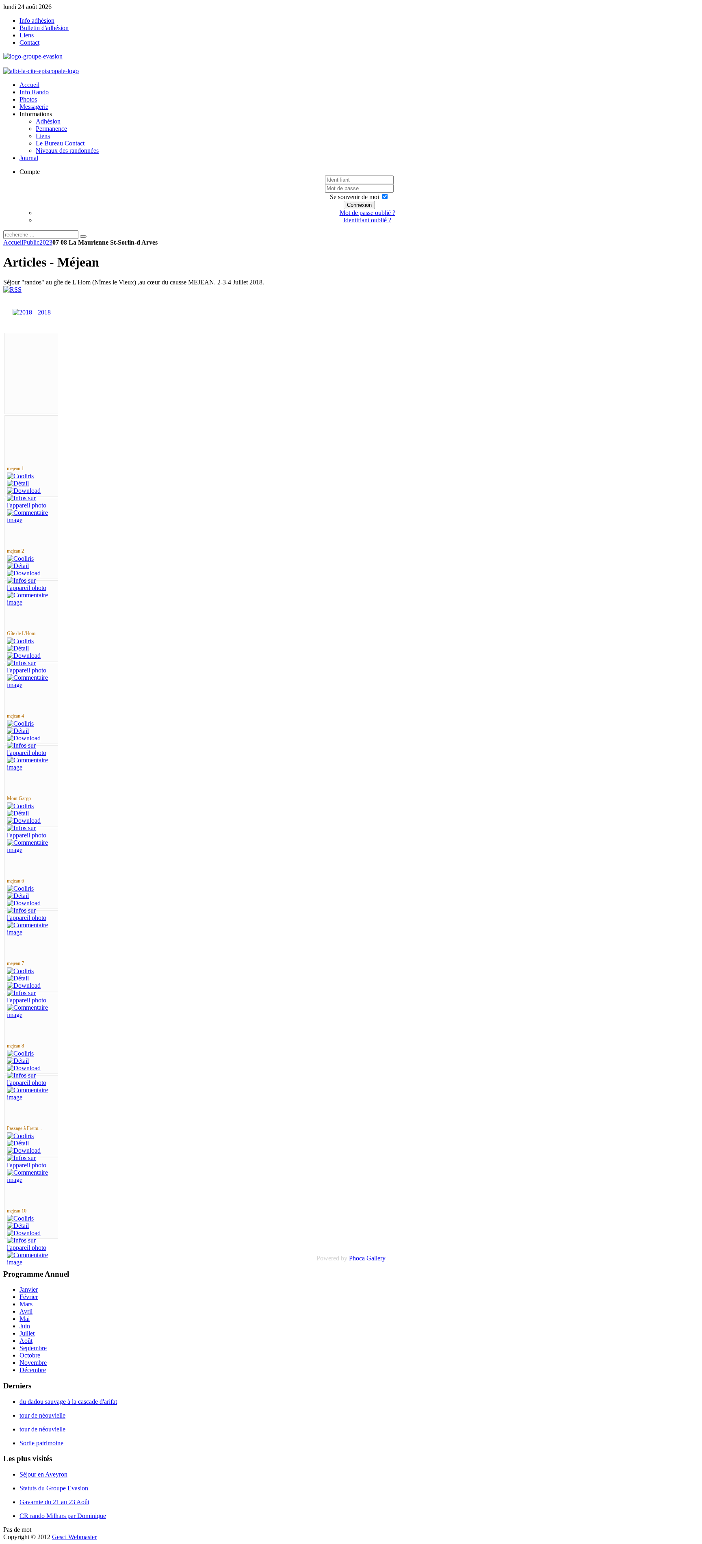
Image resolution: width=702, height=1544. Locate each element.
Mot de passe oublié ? (367, 212)
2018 (44, 312)
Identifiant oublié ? (367, 220)
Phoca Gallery (367, 1258)
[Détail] (18, 483)
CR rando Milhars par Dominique (63, 1515)
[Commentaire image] (31, 519)
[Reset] (83, 236)
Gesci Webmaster (74, 1536)
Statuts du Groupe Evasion (54, 1488)
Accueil (13, 242)
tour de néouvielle (42, 1415)
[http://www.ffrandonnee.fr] (41, 70)
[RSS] (12, 289)
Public (31, 242)
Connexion (359, 205)
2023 (45, 242)
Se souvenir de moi (354, 196)
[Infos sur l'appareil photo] (31, 505)
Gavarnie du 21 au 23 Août (54, 1501)
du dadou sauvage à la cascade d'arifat (68, 1401)
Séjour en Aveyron (43, 1474)
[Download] (24, 490)
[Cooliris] (20, 476)
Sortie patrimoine (41, 1443)
